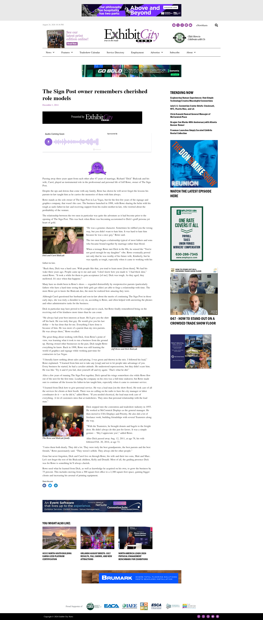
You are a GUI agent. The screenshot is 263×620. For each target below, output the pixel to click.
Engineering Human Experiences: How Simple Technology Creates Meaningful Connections (191, 99)
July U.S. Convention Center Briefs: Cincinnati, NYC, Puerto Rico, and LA (192, 107)
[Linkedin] (186, 25)
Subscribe (175, 52)
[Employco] (186, 260)
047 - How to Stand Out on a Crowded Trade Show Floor (193, 320)
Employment (137, 52)
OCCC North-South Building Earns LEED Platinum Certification (57, 556)
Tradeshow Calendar (90, 52)
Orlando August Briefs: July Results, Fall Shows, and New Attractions (96, 556)
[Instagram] (182, 25)
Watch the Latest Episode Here (190, 193)
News (48, 52)
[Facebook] (174, 25)
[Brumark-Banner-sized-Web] (131, 582)
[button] (216, 25)
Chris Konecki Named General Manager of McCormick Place (190, 115)
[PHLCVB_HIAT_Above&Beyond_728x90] (131, 15)
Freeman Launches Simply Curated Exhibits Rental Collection (191, 132)
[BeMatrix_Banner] (131, 76)
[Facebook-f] (198, 616)
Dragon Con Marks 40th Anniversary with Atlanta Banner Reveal (193, 123)
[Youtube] (190, 25)
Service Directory (115, 52)
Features (65, 52)
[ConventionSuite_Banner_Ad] (92, 511)
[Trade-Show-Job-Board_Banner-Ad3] (92, 122)
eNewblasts (202, 25)
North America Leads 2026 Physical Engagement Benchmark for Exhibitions (133, 556)
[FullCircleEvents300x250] (190, 367)
